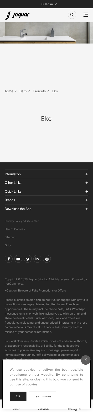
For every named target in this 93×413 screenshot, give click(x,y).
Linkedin (37, 259)
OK (18, 396)
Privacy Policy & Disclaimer (22, 221)
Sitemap (10, 237)
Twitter (28, 259)
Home (9, 91)
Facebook (9, 259)
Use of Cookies (15, 229)
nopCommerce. (14, 283)
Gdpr (8, 245)
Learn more (45, 396)
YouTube (18, 259)
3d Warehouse (47, 259)
